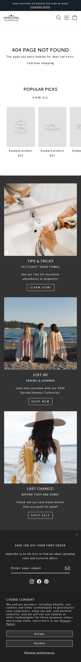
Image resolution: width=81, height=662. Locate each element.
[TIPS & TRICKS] (40, 219)
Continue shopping (40, 63)
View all (40, 97)
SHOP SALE (40, 515)
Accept (39, 633)
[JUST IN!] (40, 333)
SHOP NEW (40, 401)
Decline (39, 643)
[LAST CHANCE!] (40, 447)
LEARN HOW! (41, 287)
